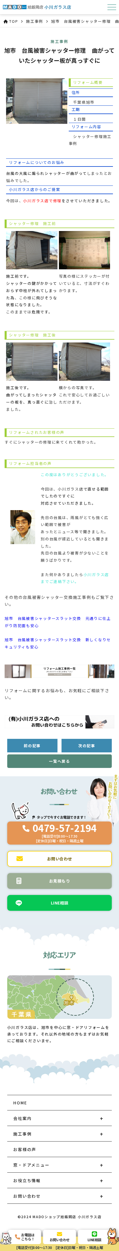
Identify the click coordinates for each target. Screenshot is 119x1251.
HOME (20, 1103)
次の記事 (86, 745)
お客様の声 (24, 1149)
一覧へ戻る (59, 761)
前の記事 (32, 745)
